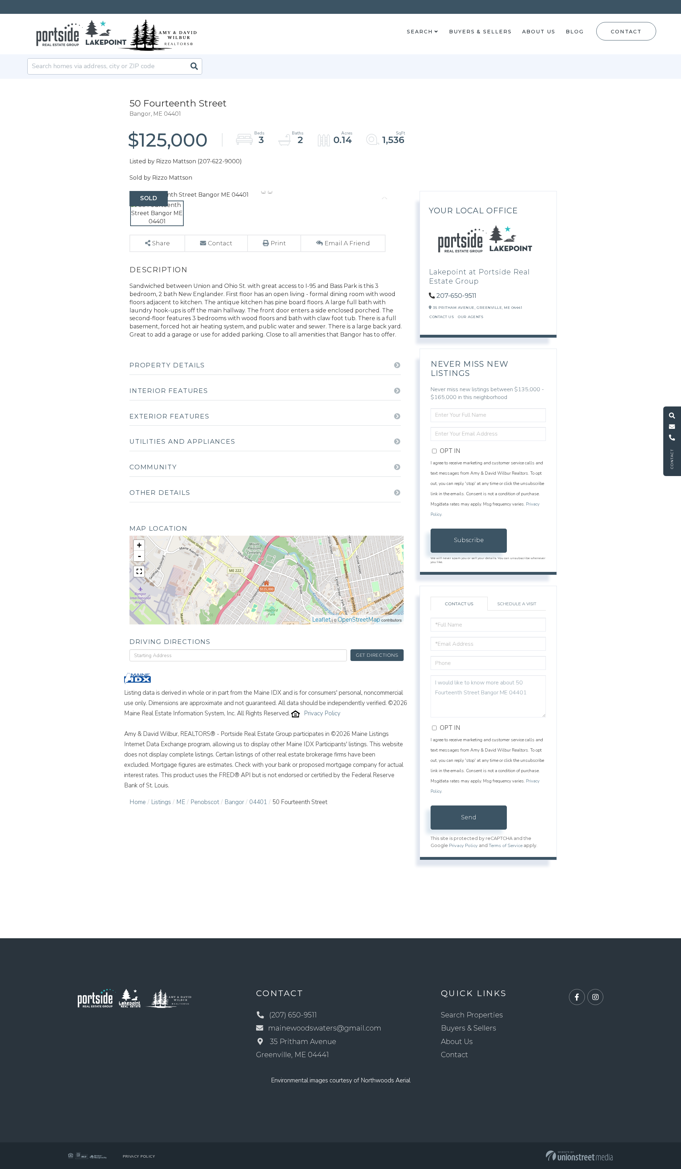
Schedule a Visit (516, 603)
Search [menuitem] (420, 31)
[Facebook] (577, 997)
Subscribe (469, 540)
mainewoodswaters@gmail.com (324, 1028)
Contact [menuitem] (454, 1054)
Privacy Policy (322, 713)
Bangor (234, 802)
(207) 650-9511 (293, 1015)
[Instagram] (595, 997)
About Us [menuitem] (538, 31)
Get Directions (377, 655)
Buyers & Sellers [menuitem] (480, 31)
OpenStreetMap (359, 620)
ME (180, 802)
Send (468, 817)
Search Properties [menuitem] (472, 1015)
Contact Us (442, 317)
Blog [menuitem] (575, 31)
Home (137, 802)
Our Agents (470, 317)
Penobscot (204, 802)
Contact (626, 31)
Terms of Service (505, 845)
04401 (258, 802)
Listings (161, 802)
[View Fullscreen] (139, 571)
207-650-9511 (456, 296)
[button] (194, 66)
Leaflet (321, 620)
